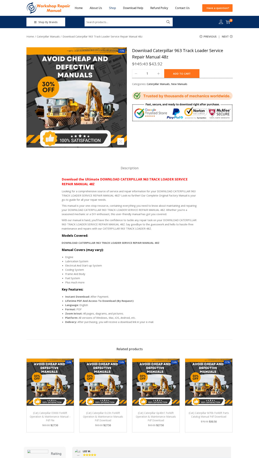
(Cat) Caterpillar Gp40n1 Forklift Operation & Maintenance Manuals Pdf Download (156, 416)
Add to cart (182, 73)
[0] (228, 22)
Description (129, 168)
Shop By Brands (48, 22)
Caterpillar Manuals (48, 36)
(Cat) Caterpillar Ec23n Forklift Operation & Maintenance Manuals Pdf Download (103, 416)
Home (30, 36)
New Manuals (179, 84)
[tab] (129, 168)
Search (168, 22)
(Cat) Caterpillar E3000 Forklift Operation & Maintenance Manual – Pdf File (50, 416)
